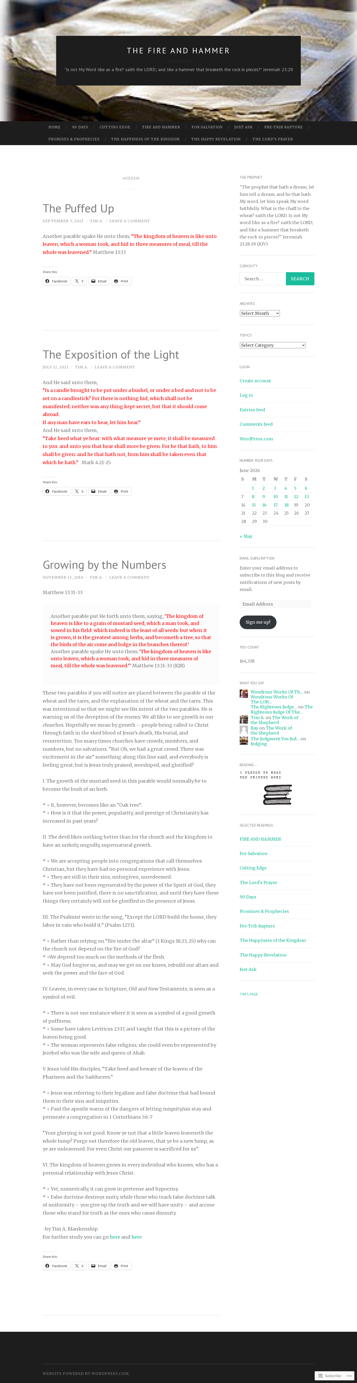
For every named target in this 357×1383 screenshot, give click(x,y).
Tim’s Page (249, 994)
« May (246, 536)
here (115, 1237)
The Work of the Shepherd (274, 720)
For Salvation (207, 127)
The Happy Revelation (216, 139)
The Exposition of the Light (111, 354)
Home (54, 127)
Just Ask (243, 127)
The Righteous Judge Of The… (282, 709)
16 (264, 505)
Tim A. (96, 221)
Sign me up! (258, 622)
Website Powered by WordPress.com (86, 1373)
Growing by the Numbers (104, 564)
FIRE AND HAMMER (161, 127)
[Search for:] (277, 278)
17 (276, 505)
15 (254, 505)
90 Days (80, 127)
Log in (246, 395)
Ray (254, 728)
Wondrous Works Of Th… (277, 692)
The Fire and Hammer (178, 50)
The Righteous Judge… (274, 706)
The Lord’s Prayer (272, 139)
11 (286, 496)
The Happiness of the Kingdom (145, 139)
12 (296, 496)
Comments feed (256, 424)
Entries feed (252, 409)
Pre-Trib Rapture (283, 127)
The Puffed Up (78, 207)
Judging (259, 743)
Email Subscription (257, 558)
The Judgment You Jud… (275, 738)
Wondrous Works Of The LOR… (272, 699)
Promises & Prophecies (74, 139)
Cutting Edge (115, 127)
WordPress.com (256, 438)
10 (276, 496)
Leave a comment (130, 221)
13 (307, 496)
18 (286, 505)
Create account (255, 380)
